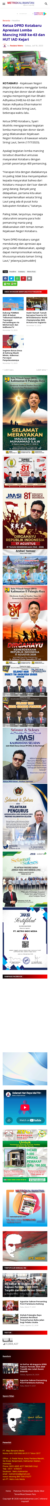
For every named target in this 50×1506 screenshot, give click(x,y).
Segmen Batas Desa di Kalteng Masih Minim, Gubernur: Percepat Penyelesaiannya (12, 355)
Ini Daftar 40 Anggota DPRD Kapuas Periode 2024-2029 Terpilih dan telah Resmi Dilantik (33, 1368)
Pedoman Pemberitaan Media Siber (28, 1491)
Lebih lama (41, 370)
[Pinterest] (23, 278)
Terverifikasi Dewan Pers (25, 1494)
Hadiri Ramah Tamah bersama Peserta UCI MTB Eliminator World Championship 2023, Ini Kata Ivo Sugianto (36, 318)
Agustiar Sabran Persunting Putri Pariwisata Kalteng (33, 1302)
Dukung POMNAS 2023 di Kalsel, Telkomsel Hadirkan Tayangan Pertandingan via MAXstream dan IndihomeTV (12, 320)
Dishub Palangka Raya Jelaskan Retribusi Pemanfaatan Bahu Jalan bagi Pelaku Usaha (32, 1319)
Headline (16, 21)
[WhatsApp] (17, 278)
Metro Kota (31, 272)
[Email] (29, 278)
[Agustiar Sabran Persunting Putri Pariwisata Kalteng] (10, 1305)
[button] (3, 4)
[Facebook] (5, 278)
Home (8, 1491)
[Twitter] (11, 278)
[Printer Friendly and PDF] (10, 283)
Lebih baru (8, 370)
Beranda (6, 21)
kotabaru (21, 272)
